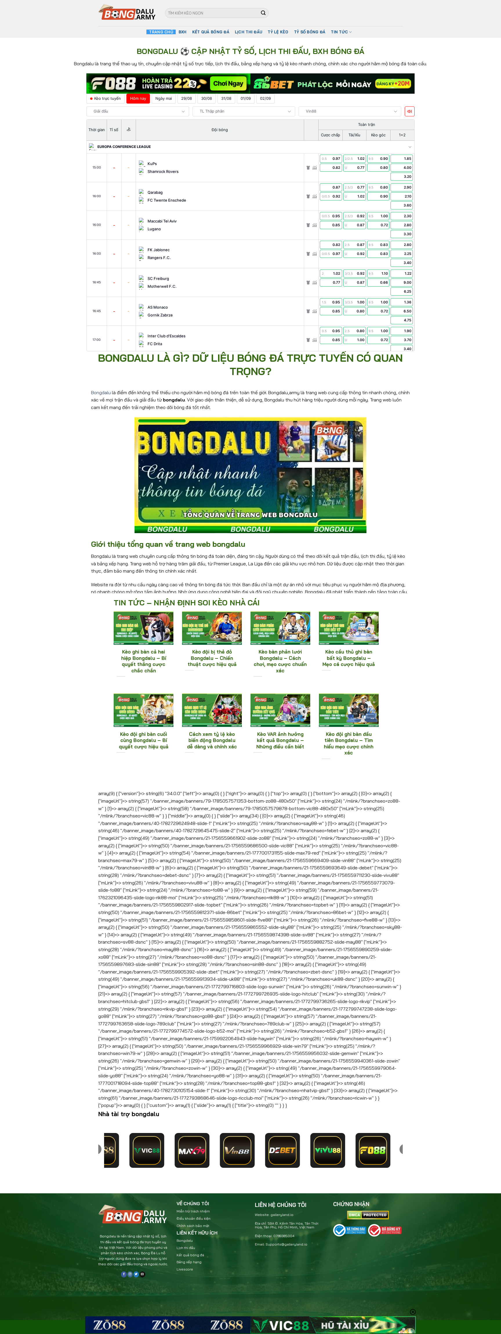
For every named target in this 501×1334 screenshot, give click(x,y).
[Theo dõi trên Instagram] (130, 1274)
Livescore (185, 1269)
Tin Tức (339, 32)
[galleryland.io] (127, 13)
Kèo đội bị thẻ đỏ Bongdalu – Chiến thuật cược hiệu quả (212, 658)
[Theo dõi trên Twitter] (136, 1274)
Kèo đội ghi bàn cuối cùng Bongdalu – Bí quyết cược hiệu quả (143, 740)
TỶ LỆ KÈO (278, 32)
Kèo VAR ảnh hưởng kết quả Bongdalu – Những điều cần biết (280, 740)
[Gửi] (263, 13)
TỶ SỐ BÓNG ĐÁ (309, 32)
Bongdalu (101, 392)
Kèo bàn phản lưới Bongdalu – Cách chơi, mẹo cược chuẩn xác (280, 661)
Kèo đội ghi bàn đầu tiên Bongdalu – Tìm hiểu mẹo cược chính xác (348, 743)
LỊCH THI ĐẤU (248, 32)
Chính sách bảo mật (193, 1225)
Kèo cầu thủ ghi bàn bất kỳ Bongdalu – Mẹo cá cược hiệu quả (348, 658)
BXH (183, 32)
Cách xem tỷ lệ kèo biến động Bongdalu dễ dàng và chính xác (212, 740)
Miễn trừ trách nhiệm (193, 1211)
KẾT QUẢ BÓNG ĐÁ (210, 32)
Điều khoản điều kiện (193, 1218)
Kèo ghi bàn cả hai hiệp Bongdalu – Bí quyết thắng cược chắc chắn (143, 661)
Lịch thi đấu (186, 1248)
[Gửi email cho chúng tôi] (142, 1274)
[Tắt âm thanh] (410, 111)
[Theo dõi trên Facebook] (123, 1274)
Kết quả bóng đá (190, 1255)
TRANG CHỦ (161, 32)
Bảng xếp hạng (189, 1262)
